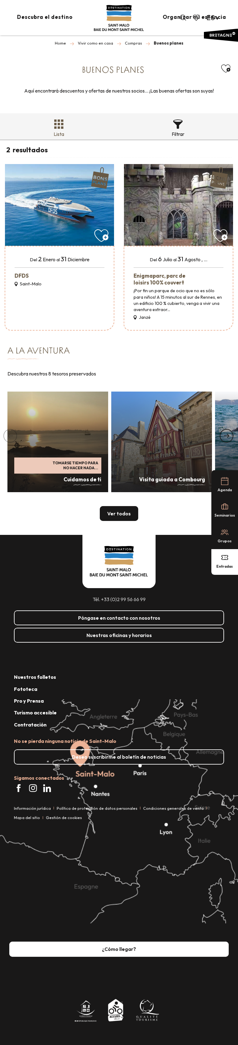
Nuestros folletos (35, 677)
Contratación (30, 725)
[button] (183, 18)
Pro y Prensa (29, 701)
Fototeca (25, 689)
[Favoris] (197, 17)
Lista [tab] (59, 134)
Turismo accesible (35, 712)
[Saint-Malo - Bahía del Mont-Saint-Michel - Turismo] (119, 18)
